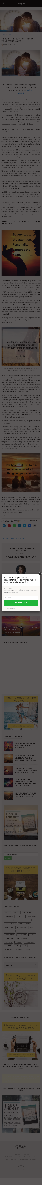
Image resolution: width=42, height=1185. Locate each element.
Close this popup (11, 608)
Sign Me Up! (21, 603)
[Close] (40, 574)
